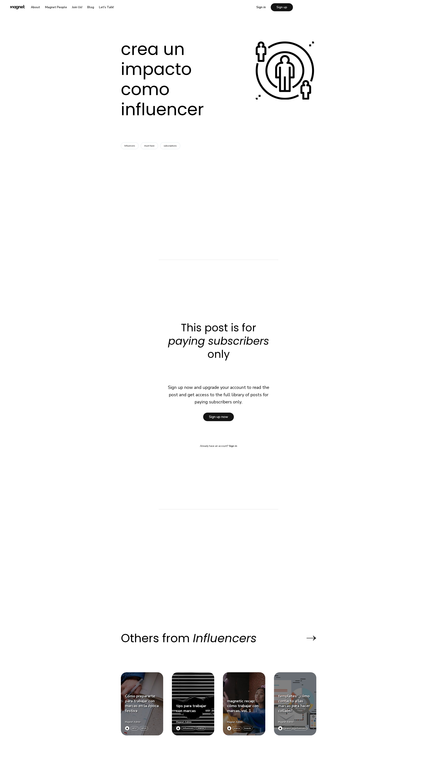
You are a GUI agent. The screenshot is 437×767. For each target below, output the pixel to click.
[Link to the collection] (308, 638)
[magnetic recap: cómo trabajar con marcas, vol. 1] (244, 703)
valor (134, 728)
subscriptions (170, 145)
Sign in (261, 7)
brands (247, 728)
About (35, 7)
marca (201, 728)
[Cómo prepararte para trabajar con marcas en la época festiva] (142, 703)
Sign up (282, 7)
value (143, 728)
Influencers (129, 145)
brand (288, 728)
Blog (90, 7)
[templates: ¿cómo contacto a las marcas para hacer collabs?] (295, 703)
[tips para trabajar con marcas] (193, 703)
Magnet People (56, 7)
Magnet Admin (132, 722)
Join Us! (77, 7)
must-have (149, 145)
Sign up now (218, 416)
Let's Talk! (106, 7)
